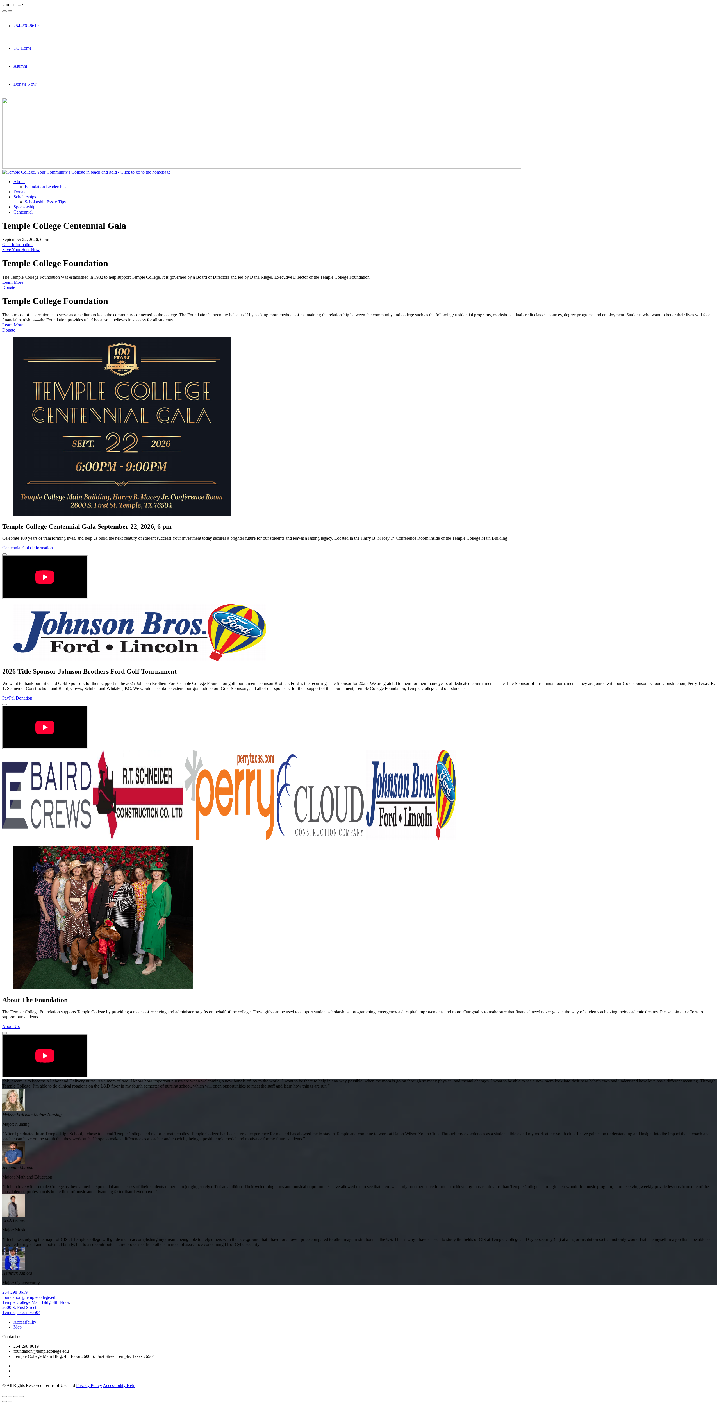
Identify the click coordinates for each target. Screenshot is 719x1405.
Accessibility (24, 1322)
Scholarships (24, 196)
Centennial (23, 212)
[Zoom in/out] (21, 1396)
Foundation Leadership (45, 186)
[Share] (10, 1396)
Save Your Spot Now (21, 249)
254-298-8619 (26, 25)
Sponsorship (24, 207)
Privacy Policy (89, 1385)
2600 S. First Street (19, 1307)
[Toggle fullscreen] (15, 1396)
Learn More (12, 282)
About (19, 181)
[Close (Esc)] (4, 1396)
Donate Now (25, 84)
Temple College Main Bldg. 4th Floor (35, 1302)
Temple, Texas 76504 (21, 1312)
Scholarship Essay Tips (45, 201)
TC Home (22, 48)
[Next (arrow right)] (10, 1401)
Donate (19, 191)
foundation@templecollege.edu (30, 1297)
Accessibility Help (119, 1385)
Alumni (20, 66)
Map (17, 1327)
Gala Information (17, 244)
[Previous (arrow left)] (4, 1401)
